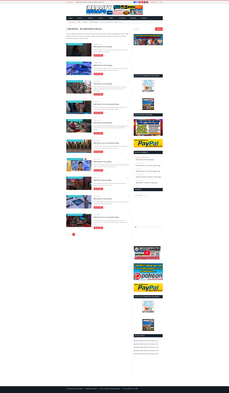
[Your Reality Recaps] (114, 10)
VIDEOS (90, 18)
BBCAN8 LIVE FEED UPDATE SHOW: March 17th (146, 344)
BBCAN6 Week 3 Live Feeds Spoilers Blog (148, 165)
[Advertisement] (148, 60)
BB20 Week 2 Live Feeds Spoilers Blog (106, 217)
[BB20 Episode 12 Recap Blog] (78, 125)
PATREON (133, 18)
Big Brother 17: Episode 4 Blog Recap (147, 183)
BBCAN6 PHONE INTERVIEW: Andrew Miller (148, 177)
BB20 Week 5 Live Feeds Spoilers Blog (106, 104)
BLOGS (101, 18)
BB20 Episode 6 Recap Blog (103, 199)
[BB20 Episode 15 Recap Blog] (78, 49)
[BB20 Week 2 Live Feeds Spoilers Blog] (78, 220)
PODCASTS (122, 18)
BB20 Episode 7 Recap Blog (102, 162)
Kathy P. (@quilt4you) (142, 157)
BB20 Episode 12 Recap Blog (103, 123)
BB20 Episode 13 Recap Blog (103, 84)
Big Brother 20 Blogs (75, 44)
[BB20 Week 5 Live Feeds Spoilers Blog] (78, 107)
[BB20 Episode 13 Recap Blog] (78, 87)
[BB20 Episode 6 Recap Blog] (78, 201)
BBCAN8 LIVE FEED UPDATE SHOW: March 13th (146, 354)
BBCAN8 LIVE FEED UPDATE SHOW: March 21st (90, 2)
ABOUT (79, 18)
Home (71, 18)
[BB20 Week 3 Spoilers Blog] (78, 183)
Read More (98, 55)
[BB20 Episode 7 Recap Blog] (78, 164)
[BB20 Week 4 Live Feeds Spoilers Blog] (78, 146)
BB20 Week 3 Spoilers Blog (102, 180)
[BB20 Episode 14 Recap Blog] (78, 68)
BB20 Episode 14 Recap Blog (103, 65)
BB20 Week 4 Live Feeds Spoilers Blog (106, 143)
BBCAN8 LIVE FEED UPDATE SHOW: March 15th (146, 347)
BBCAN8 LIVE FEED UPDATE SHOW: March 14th (146, 350)
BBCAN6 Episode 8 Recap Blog (145, 159)
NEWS (111, 18)
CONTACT (144, 18)
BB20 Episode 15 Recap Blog (103, 47)
